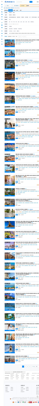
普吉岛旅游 (17, 377)
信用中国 (35, 402)
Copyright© (14, 397)
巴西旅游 (11, 376)
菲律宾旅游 (17, 375)
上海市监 (15, 402)
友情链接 (27, 387)
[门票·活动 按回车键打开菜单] (2, 14)
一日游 (20, 10)
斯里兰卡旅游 (23, 375)
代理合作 (22, 390)
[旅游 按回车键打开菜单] (2, 12)
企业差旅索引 (7, 391)
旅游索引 (6, 390)
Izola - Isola (17, 373)
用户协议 (37, 390)
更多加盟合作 (22, 391)
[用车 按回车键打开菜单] (2, 19)
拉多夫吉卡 (22, 374)
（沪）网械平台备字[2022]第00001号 (33, 398)
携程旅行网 (10, 2)
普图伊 (17, 374)
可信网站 (30, 402)
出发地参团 (22, 5)
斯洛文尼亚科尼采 (34, 373)
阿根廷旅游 (22, 376)
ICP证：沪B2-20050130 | (31, 397)
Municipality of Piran (24, 373)
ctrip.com (20, 397)
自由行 (17, 10)
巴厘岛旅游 (22, 377)
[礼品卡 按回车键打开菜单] (2, 33)
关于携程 (37, 387)
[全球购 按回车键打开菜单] (2, 31)
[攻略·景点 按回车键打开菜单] (2, 25)
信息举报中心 (24, 402)
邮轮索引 (12, 390)
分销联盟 (22, 387)
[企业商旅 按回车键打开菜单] (2, 39)
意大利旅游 (33, 375)
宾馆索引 (6, 387)
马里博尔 (27, 374)
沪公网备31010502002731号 (15, 398)
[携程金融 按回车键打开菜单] (2, 36)
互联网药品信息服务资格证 (23, 398)
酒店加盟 (27, 390)
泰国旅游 (27, 377)
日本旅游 (33, 377)
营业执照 (37, 391)
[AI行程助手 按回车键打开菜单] (2, 23)
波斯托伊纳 (12, 374)
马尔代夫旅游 (12, 377)
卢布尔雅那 (12, 373)
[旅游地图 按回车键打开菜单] (2, 27)
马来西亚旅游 (12, 375)
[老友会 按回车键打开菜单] (2, 42)
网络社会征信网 (20, 402)
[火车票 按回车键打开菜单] (2, 9)
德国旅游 (17, 376)
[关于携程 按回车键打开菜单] (2, 44)
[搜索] (31, 2)
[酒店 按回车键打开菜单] (2, 4)
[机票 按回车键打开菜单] (2, 7)
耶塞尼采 (28, 373)
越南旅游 (27, 375)
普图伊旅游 (6, 10)
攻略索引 (12, 387)
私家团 (14, 10)
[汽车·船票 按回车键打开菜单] (2, 17)
